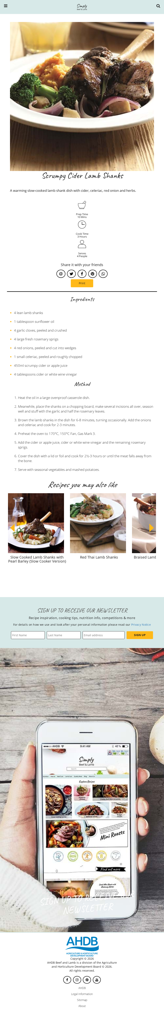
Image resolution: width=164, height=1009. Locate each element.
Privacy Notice (141, 624)
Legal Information (82, 994)
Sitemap (82, 1000)
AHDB (82, 988)
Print (82, 283)
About (82, 1006)
